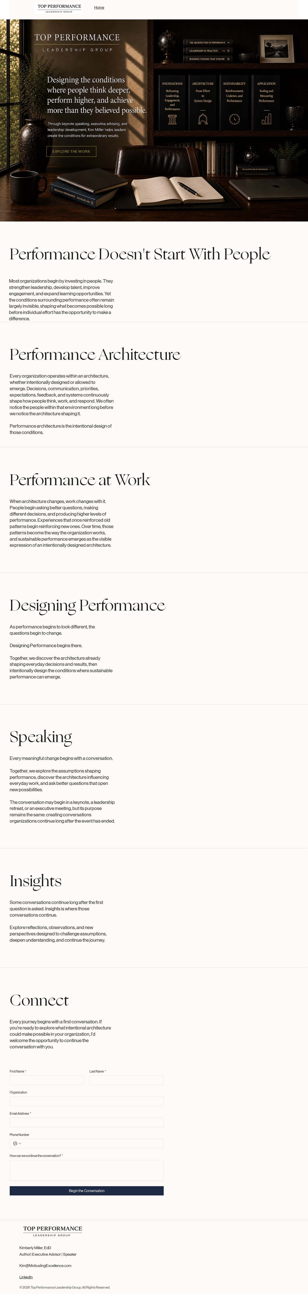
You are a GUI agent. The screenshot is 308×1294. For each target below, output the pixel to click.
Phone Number (19, 1135)
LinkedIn (26, 1277)
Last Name (98, 1071)
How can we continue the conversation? (36, 1156)
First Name (18, 1071)
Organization (18, 1092)
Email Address (20, 1113)
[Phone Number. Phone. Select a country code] (17, 1143)
